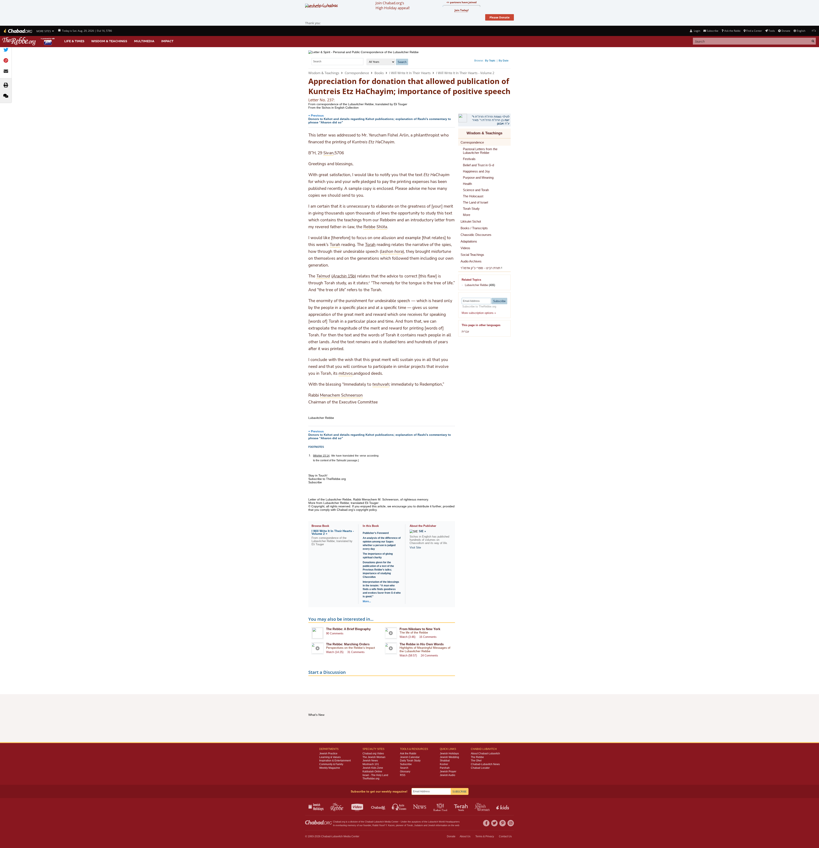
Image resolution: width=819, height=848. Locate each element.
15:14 (322, 455)
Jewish (431, 825)
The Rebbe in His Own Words (422, 644)
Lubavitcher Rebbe (476, 285)
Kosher (444, 764)
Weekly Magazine (329, 767)
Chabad (369, 821)
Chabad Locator (480, 767)
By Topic (490, 60)
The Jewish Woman (374, 757)
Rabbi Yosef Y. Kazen (383, 825)
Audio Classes (399, 806)
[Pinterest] (502, 823)
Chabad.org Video (373, 753)
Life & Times (74, 41)
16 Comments (428, 636)
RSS (402, 775)
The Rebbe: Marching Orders (348, 644)
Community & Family (331, 764)
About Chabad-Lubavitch (485, 753)
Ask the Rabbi (732, 31)
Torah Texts (461, 806)
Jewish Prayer (448, 771)
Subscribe (406, 764)
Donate (786, 31)
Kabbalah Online (372, 771)
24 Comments (429, 655)
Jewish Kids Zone (373, 767)
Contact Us (505, 836)
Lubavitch (379, 821)
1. (310, 455)
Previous (379, 119)
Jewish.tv (357, 806)
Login (696, 31)
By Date (504, 60)
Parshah (445, 767)
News (420, 806)
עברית (465, 331)
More (466, 215)
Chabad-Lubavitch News (485, 764)
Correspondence (357, 73)
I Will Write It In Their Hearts (410, 73)
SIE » (422, 531)
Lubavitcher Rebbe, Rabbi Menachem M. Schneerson (362, 499)
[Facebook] (486, 823)
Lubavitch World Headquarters (444, 821)
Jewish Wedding (449, 757)
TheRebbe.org (371, 778)
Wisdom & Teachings (109, 41)
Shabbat (445, 760)
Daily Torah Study (410, 760)
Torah (370, 244)
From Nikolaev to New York (420, 629)
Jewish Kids (503, 806)
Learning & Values (330, 757)
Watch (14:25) (334, 652)
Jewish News (370, 760)
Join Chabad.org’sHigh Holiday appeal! (393, 5)
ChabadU (378, 806)
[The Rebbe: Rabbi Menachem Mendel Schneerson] (29, 41)
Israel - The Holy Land (375, 775)
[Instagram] (510, 823)
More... (367, 601)
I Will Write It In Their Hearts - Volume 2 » (333, 532)
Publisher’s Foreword (376, 533)
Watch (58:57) (408, 655)
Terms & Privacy (484, 836)
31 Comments (356, 652)
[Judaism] (17, 31)
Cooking (441, 806)
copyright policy (366, 509)
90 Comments (334, 633)
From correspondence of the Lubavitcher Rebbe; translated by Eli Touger (357, 104)
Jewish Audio (447, 775)
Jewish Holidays (449, 753)
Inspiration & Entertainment (335, 760)
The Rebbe (477, 757)
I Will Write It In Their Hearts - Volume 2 (465, 73)
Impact (167, 41)
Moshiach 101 (371, 764)
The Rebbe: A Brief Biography (348, 629)
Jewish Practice (328, 753)
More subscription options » (479, 313)
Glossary (405, 771)
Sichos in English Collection (340, 107)
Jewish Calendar (410, 757)
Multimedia (144, 41)
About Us (465, 836)
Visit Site (415, 547)
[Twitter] (494, 823)
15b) (344, 276)
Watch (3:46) (407, 636)
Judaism (418, 825)
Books (379, 73)
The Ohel (476, 760)
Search (404, 767)
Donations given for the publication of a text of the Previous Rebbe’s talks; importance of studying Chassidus (378, 569)
